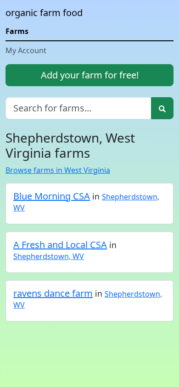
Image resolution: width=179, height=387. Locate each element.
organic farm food (44, 12)
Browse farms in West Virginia (58, 170)
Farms (17, 31)
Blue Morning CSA (51, 196)
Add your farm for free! (90, 75)
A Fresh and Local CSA (60, 244)
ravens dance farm (53, 293)
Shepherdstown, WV (48, 256)
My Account (26, 50)
